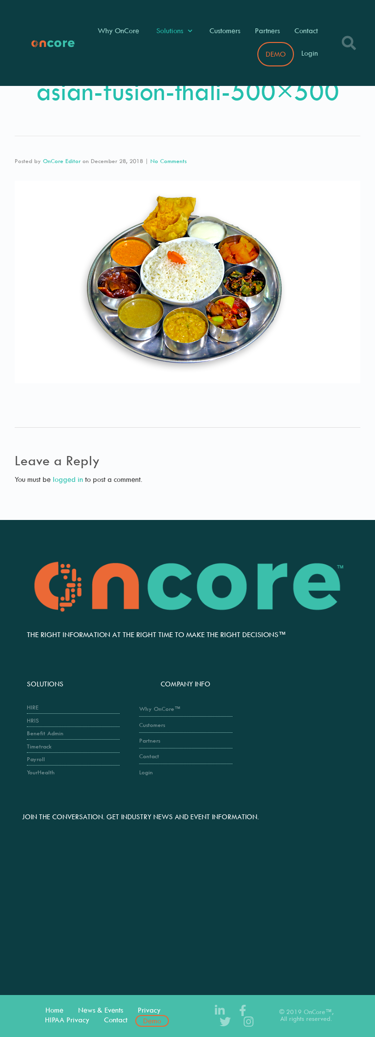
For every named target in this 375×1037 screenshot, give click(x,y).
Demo (152, 1020)
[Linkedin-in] (219, 1010)
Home (54, 1010)
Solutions (169, 30)
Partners (267, 30)
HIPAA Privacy (67, 1019)
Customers (224, 30)
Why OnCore (118, 30)
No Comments (168, 161)
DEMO (276, 54)
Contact (306, 30)
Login (309, 53)
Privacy (149, 1010)
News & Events (100, 1010)
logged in (68, 479)
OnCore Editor (62, 161)
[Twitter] (225, 1021)
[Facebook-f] (242, 1010)
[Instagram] (248, 1021)
